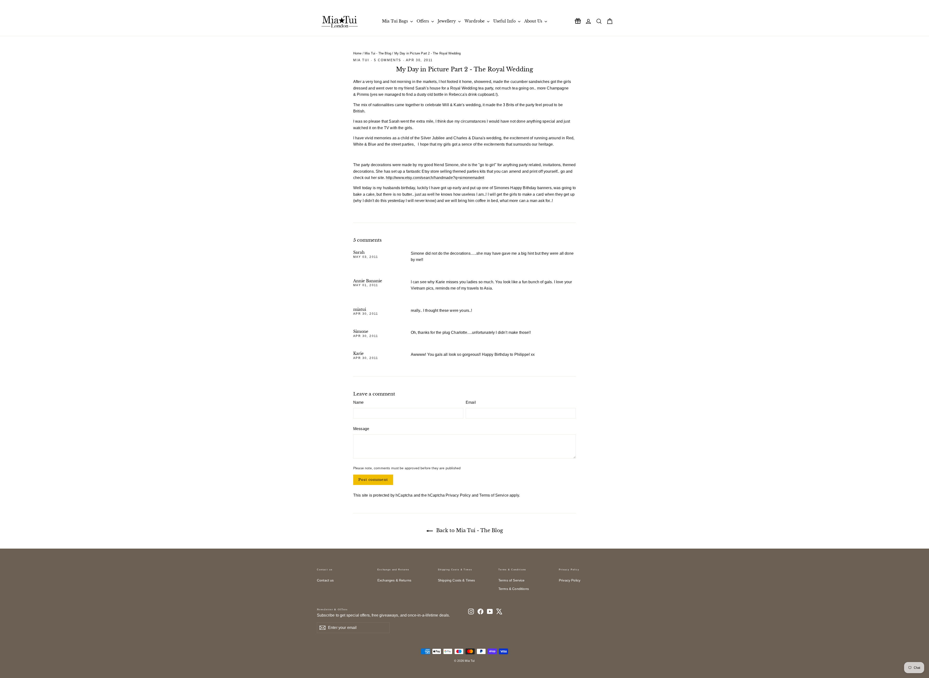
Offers (423, 21)
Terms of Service (494, 495)
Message (361, 429)
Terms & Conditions (513, 589)
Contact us (325, 580)
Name (358, 402)
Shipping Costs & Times (456, 580)
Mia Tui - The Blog (378, 53)
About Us (533, 21)
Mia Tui (361, 60)
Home (357, 53)
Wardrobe (475, 21)
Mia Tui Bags (395, 21)
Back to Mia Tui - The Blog (469, 530)
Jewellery (447, 21)
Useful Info (505, 21)
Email (471, 402)
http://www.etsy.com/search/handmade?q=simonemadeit (435, 178)
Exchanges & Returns (394, 580)
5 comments (388, 60)
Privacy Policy (458, 495)
